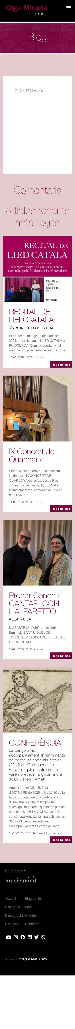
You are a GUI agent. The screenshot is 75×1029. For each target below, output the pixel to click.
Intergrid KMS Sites (32, 959)
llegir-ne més (61, 364)
